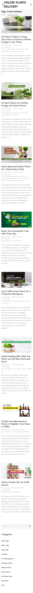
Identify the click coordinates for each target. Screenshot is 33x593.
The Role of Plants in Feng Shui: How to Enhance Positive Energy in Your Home (16, 39)
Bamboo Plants (8, 113)
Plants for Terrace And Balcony (12, 492)
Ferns (22, 178)
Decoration (4, 581)
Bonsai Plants (5, 572)
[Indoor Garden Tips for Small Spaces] (16, 471)
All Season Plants (23, 49)
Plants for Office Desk (19, 301)
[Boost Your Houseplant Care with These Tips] (16, 220)
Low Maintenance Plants (17, 51)
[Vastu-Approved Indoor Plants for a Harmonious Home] (16, 154)
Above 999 (22, 176)
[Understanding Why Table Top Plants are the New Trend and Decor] (16, 345)
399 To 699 (7, 49)
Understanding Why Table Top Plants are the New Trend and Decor (15, 359)
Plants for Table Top (18, 180)
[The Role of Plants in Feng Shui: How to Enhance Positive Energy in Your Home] (16, 24)
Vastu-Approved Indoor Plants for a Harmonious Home (16, 168)
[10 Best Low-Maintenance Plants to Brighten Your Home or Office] (16, 410)
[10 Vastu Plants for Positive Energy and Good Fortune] (16, 91)
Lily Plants (25, 113)
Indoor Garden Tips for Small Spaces (15, 483)
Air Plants (4, 554)
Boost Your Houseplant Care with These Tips (15, 232)
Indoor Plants (5, 51)
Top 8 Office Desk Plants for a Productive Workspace (16, 292)
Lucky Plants (15, 115)
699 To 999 (14, 49)
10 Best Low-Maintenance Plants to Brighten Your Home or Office (15, 424)
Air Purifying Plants (7, 559)
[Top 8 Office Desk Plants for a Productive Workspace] (16, 280)
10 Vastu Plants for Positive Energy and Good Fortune (14, 104)
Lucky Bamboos (5, 115)
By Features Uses (6, 576)
